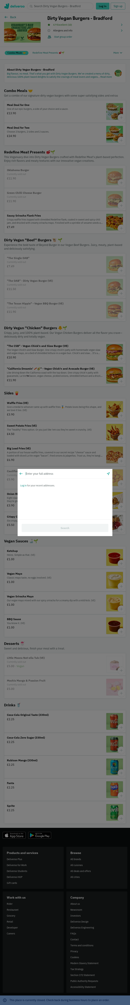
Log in (23, 485)
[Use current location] (108, 473)
